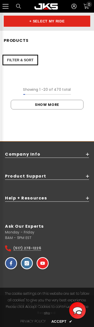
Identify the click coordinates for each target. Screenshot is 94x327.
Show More (47, 104)
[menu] (6, 6)
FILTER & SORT (20, 60)
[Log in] (74, 6)
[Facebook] (11, 263)
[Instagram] (27, 263)
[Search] (19, 6)
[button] (77, 310)
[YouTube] (43, 263)
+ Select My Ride (46, 21)
